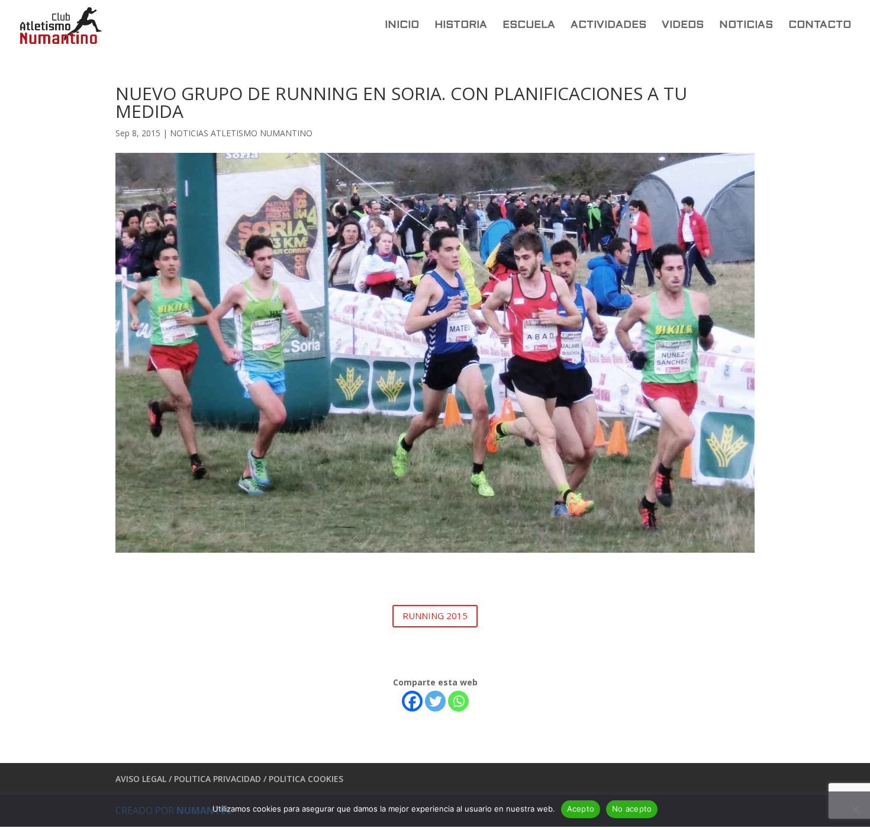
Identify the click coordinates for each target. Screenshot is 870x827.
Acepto (581, 808)
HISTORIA (460, 25)
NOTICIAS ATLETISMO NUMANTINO (241, 133)
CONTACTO (819, 25)
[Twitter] (435, 701)
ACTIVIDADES (608, 25)
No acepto (632, 808)
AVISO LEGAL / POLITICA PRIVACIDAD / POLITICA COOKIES (229, 778)
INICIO (402, 25)
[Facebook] (412, 701)
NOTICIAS (746, 25)
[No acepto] (855, 809)
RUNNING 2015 (435, 615)
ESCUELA (528, 25)
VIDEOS (683, 25)
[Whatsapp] (458, 701)
